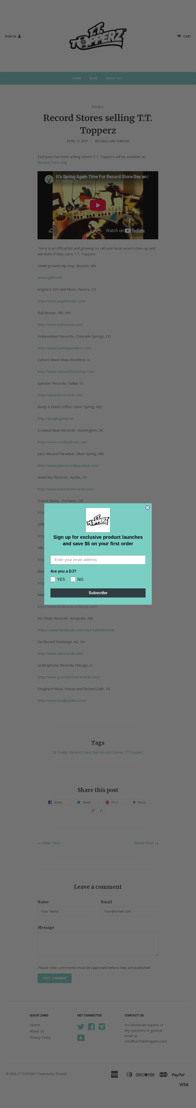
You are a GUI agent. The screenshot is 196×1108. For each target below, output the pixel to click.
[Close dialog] (147, 507)
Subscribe (98, 593)
